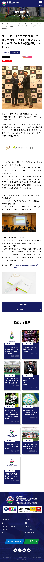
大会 (3, 532)
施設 (26, 523)
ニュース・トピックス (16, 24)
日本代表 (4, 529)
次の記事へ (21, 310)
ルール (4, 523)
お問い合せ (28, 526)
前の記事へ (23, 304)
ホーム (4, 24)
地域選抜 (27, 520)
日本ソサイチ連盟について (9, 526)
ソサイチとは (6, 520)
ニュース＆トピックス (31, 529)
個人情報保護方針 (30, 532)
